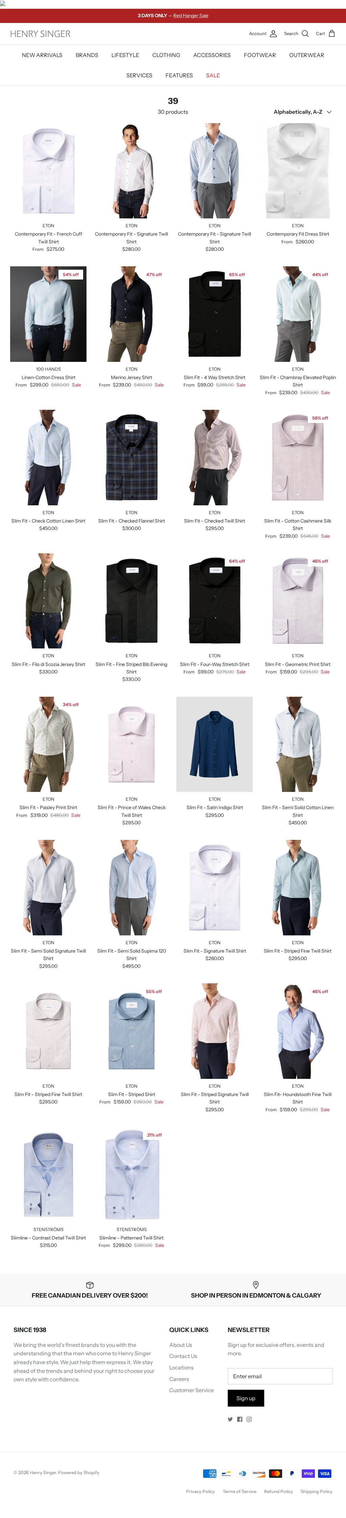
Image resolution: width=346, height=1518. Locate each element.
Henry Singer (43, 1472)
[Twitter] (230, 1419)
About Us (180, 1344)
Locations (181, 1367)
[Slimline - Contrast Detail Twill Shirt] (48, 1174)
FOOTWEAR (260, 55)
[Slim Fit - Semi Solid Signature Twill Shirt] (48, 887)
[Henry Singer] (40, 34)
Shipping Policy (316, 1491)
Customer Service (191, 1390)
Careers (179, 1379)
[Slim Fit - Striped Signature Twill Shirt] (214, 1031)
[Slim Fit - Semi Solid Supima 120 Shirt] (131, 887)
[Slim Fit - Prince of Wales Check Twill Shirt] (131, 744)
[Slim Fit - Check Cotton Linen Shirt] (48, 457)
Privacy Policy (200, 1491)
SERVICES (139, 75)
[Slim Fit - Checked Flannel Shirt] (131, 457)
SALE (213, 75)
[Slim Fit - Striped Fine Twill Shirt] (298, 887)
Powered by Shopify (78, 1472)
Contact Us (183, 1356)
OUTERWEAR (306, 55)
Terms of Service (239, 1491)
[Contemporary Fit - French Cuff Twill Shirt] (48, 171)
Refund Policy (278, 1491)
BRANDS (87, 55)
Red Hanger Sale (190, 15)
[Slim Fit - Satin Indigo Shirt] (214, 744)
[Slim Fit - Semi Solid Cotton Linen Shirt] (298, 744)
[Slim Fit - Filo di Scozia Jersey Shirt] (48, 601)
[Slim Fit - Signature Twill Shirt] (214, 887)
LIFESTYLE (125, 55)
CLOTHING (166, 55)
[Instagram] (249, 1419)
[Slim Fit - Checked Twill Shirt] (214, 457)
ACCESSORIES (212, 55)
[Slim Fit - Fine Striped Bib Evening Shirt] (131, 601)
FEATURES (179, 75)
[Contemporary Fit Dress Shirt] (298, 171)
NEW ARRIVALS (42, 55)
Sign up (246, 1398)
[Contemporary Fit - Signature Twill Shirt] (131, 171)
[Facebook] (239, 1419)
